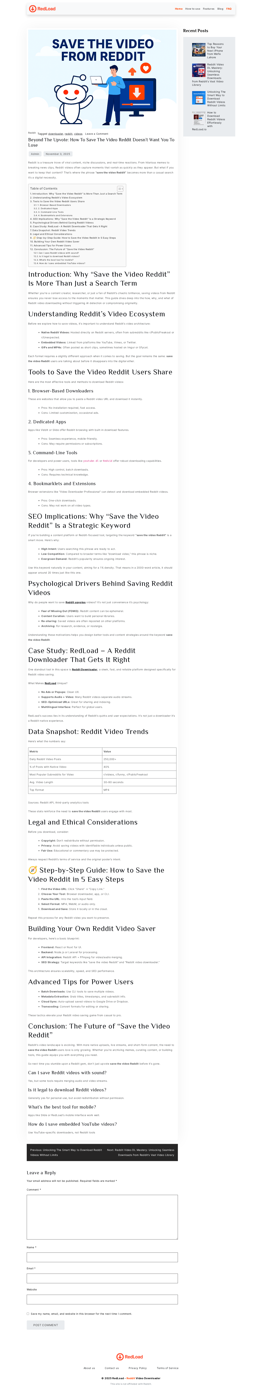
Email (31, 1268)
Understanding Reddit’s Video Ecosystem (57, 197)
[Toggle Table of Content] (118, 189)
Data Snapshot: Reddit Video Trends (54, 230)
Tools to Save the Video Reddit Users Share (58, 201)
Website (32, 1289)
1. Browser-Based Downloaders (54, 205)
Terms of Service (167, 1368)
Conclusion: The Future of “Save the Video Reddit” (64, 249)
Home (179, 8)
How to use (192, 8)
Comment (34, 1189)
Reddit (32, 132)
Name (31, 1247)
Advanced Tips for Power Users (52, 245)
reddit (68, 133)
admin (35, 153)
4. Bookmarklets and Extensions (55, 215)
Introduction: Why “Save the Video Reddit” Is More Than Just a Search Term (77, 193)
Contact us (112, 1368)
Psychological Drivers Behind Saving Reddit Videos (63, 222)
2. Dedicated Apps (48, 208)
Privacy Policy (138, 1368)
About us (89, 1368)
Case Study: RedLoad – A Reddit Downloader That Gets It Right (70, 226)
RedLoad (50, 683)
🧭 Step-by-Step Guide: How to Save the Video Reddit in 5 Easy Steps (74, 238)
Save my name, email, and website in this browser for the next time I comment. (81, 1314)
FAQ (229, 8)
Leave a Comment (96, 133)
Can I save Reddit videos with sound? (59, 253)
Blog (220, 8)
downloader (55, 133)
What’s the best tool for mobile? (56, 260)
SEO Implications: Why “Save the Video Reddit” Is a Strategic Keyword (74, 219)
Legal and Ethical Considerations (52, 234)
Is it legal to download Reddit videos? (59, 256)
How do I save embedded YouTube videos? (62, 263)
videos (78, 133)
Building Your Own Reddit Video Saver (56, 241)
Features (209, 8)
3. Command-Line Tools (51, 212)
